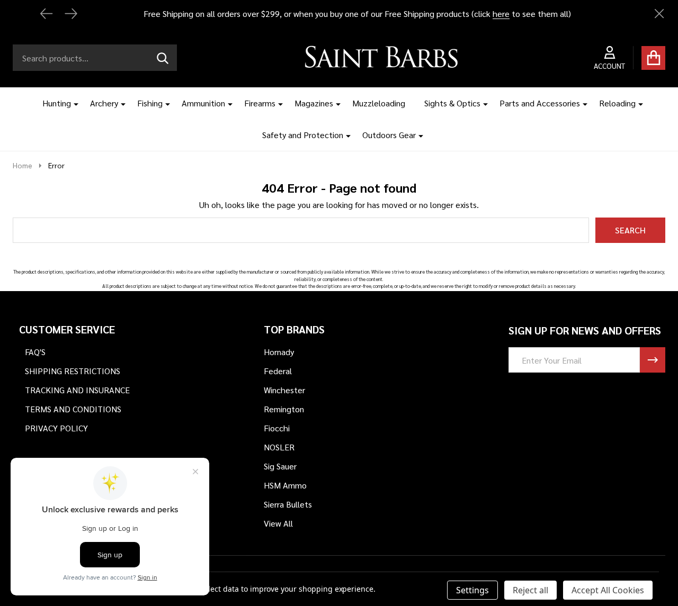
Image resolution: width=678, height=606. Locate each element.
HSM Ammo (285, 485)
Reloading (617, 102)
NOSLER (279, 447)
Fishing (150, 102)
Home (22, 165)
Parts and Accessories (539, 102)
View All (278, 523)
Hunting (56, 102)
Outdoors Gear (389, 134)
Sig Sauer (280, 466)
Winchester (284, 389)
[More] (72, 103)
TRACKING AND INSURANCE (77, 389)
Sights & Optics (452, 102)
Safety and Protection (302, 134)
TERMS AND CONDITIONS (73, 408)
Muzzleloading (378, 102)
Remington (284, 408)
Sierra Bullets (288, 504)
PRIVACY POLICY (56, 427)
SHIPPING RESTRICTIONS (72, 370)
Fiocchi (277, 427)
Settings (472, 590)
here (501, 13)
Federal (278, 370)
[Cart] (653, 58)
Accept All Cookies (608, 590)
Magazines (314, 102)
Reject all (530, 590)
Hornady (279, 351)
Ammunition (203, 102)
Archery (104, 102)
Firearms (259, 102)
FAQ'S (35, 351)
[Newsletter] (652, 360)
